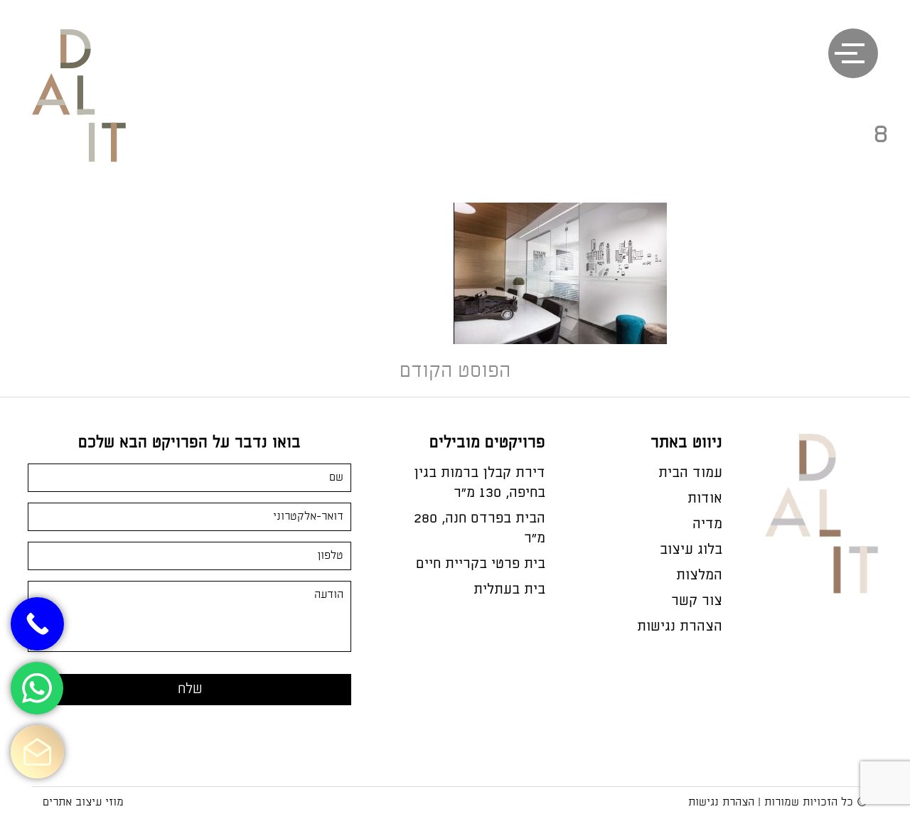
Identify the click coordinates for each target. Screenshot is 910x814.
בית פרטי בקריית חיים (480, 564)
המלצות (699, 575)
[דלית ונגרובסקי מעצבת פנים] (94, 114)
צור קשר (696, 601)
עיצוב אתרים (72, 802)
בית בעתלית (509, 589)
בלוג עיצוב (691, 549)
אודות (704, 498)
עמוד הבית (690, 473)
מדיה (707, 524)
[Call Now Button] (37, 623)
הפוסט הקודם (455, 371)
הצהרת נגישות (679, 626)
